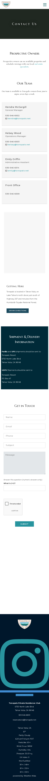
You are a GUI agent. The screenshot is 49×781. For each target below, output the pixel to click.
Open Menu (44, 4)
